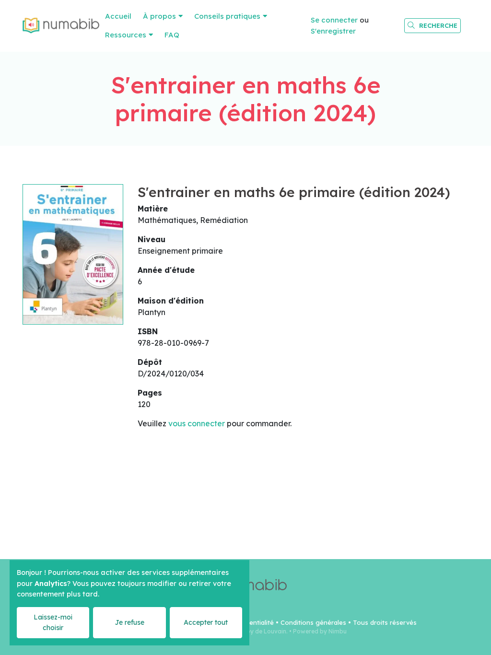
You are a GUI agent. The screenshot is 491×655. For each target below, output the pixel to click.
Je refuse (129, 622)
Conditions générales (313, 622)
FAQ (171, 34)
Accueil (118, 16)
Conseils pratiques (227, 16)
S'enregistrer (333, 30)
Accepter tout (206, 622)
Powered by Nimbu (320, 631)
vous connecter (196, 423)
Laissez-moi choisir (53, 622)
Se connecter (334, 19)
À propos (159, 16)
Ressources (125, 34)
